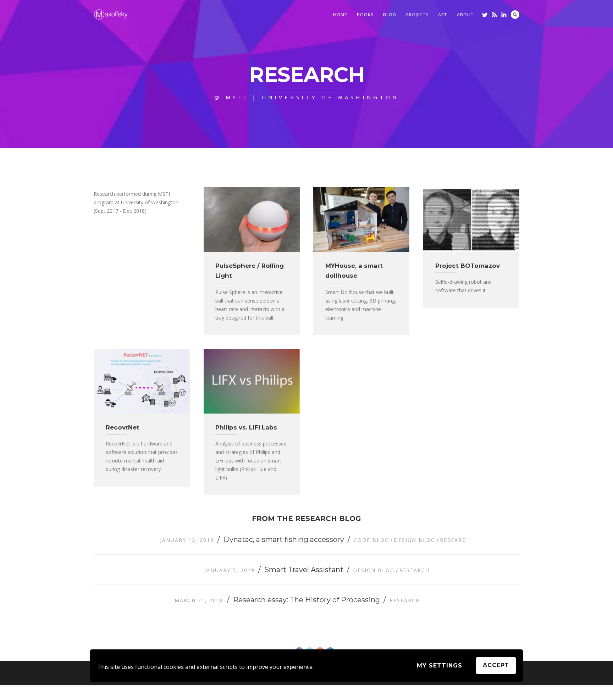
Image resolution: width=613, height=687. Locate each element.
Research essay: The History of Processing (306, 599)
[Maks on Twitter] (484, 14)
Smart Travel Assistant (303, 569)
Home (340, 15)
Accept (496, 665)
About (465, 15)
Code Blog (371, 540)
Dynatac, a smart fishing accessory (283, 539)
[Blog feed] (494, 14)
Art (442, 15)
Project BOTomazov (467, 265)
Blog (389, 15)
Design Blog (414, 540)
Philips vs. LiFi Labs (246, 427)
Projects (417, 15)
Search (515, 14)
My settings (439, 665)
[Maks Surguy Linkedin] (503, 14)
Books (365, 15)
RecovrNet (122, 427)
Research (455, 540)
